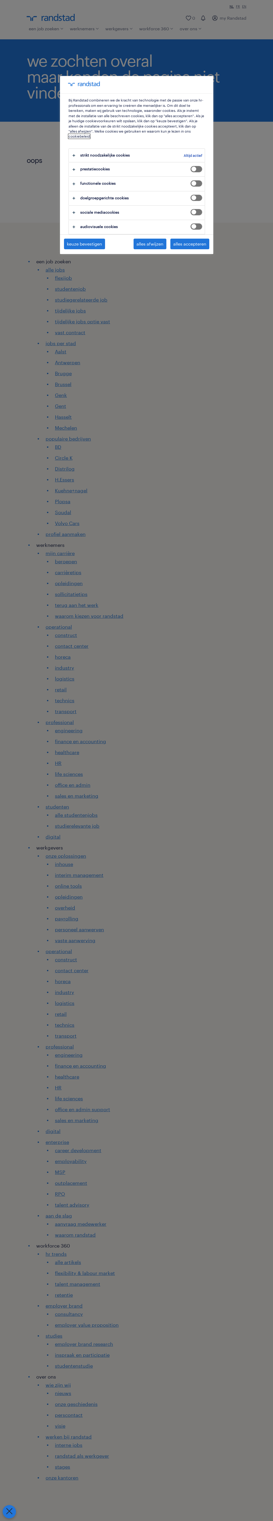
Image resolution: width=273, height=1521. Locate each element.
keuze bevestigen (84, 243)
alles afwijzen (149, 243)
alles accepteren (189, 243)
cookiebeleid (79, 136)
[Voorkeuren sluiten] (9, 1511)
